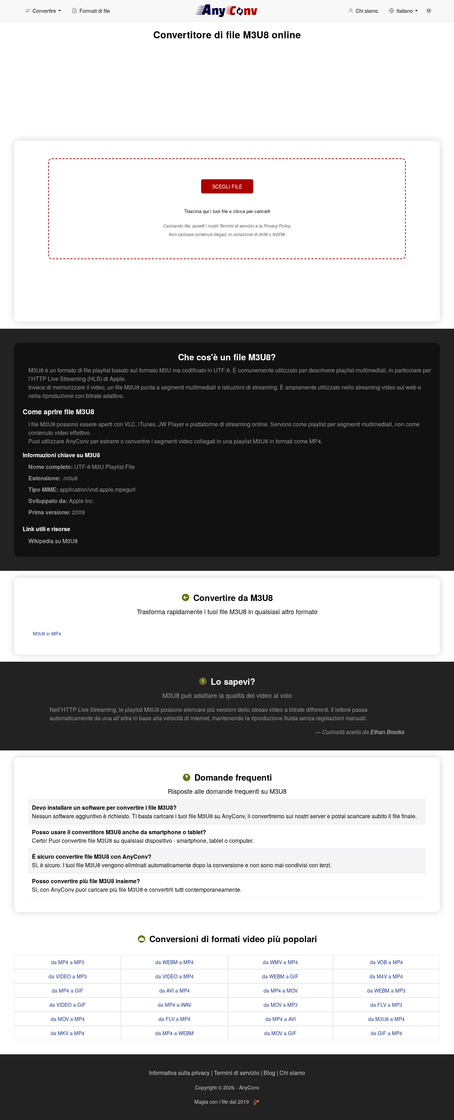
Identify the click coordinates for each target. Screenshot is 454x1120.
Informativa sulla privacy (179, 1073)
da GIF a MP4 (386, 1033)
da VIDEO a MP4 (174, 976)
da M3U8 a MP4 (386, 1018)
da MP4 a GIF (67, 990)
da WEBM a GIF (280, 976)
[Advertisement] (227, 289)
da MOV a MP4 (68, 1018)
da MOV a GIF (280, 1033)
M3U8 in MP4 (47, 633)
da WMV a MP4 (280, 962)
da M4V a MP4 (386, 976)
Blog (269, 1073)
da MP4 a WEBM (174, 1033)
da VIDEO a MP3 (68, 976)
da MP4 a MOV (281, 990)
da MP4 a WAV (174, 1004)
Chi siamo (292, 1073)
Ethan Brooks (387, 732)
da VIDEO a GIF (67, 1004)
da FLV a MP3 (386, 1004)
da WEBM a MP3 (386, 990)
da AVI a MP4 (174, 990)
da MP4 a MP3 (67, 962)
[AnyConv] (227, 11)
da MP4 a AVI (280, 1018)
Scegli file (227, 186)
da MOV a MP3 (281, 1004)
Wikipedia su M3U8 (53, 541)
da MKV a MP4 (67, 1033)
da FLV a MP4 (174, 1018)
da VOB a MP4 (386, 962)
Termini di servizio (236, 1073)
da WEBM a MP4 (174, 962)
